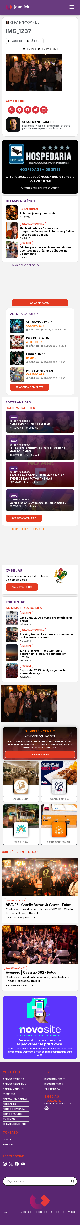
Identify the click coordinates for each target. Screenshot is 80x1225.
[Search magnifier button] (72, 1181)
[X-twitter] (11, 1164)
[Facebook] (17, 1164)
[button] (11, 110)
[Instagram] (5, 1164)
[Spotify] (46, 1108)
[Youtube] (23, 1164)
